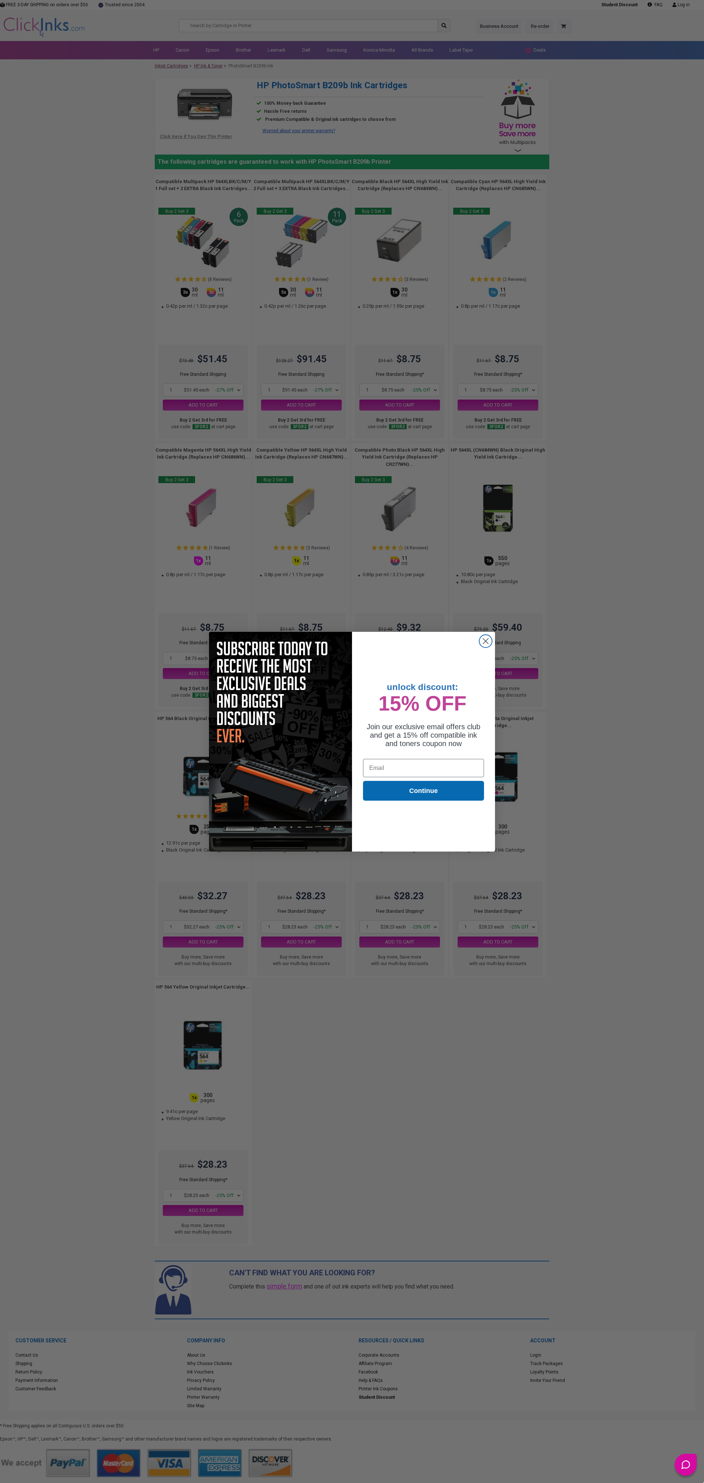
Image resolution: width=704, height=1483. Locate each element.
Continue (423, 790)
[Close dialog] (485, 641)
